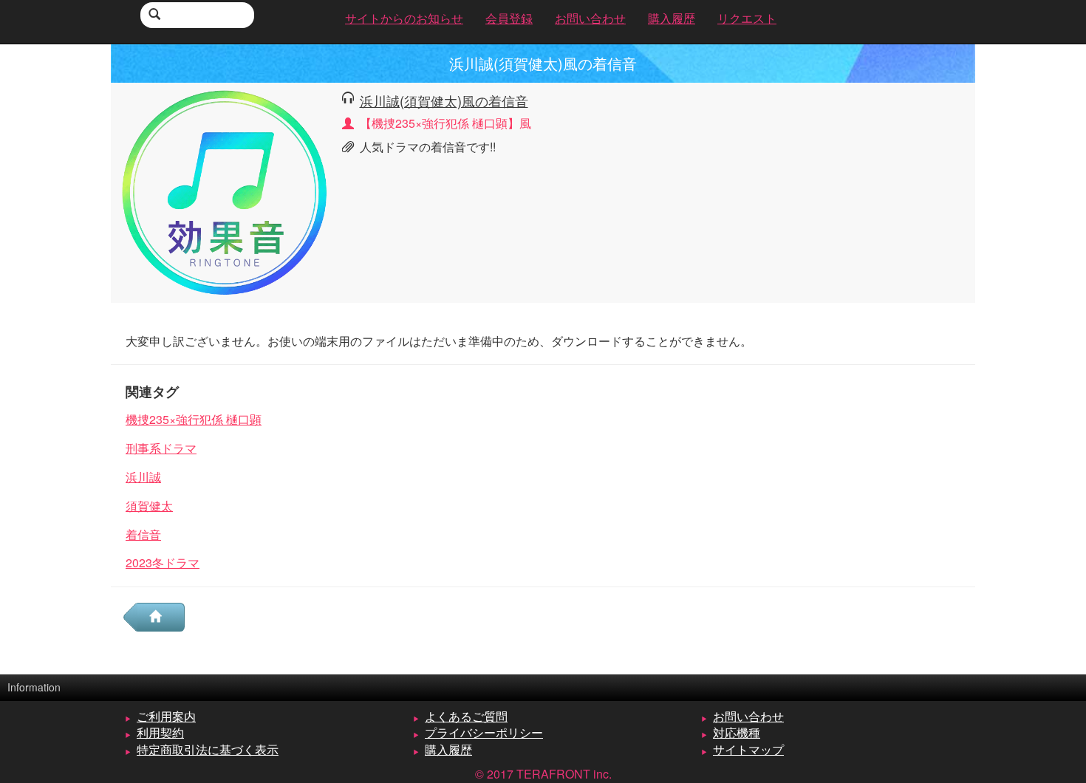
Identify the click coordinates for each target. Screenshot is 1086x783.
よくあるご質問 (466, 716)
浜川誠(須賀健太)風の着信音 (444, 100)
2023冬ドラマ (162, 562)
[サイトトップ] (161, 617)
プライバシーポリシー (484, 732)
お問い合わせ (748, 716)
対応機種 (736, 732)
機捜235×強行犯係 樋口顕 (194, 419)
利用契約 (160, 732)
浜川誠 (143, 476)
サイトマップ (748, 749)
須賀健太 (149, 505)
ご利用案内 (166, 716)
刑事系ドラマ (161, 448)
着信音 (143, 534)
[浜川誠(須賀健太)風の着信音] (224, 190)
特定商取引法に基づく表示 (208, 749)
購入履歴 (448, 749)
